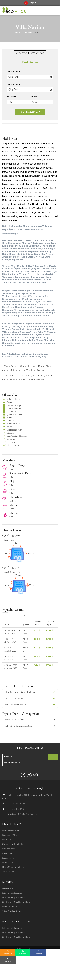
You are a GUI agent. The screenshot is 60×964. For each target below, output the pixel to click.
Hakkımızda (7, 888)
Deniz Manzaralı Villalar (13, 867)
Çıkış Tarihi (13, 84)
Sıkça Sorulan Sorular (12, 911)
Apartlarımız (8, 872)
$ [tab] (11, 615)
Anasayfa (17, 33)
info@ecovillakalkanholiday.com (23, 814)
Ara (53, 756)
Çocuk (33, 97)
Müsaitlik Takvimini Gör (30, 53)
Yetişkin (11, 97)
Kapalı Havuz (8, 858)
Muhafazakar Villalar (11, 830)
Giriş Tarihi (13, 72)
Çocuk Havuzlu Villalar (12, 844)
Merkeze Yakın (9, 849)
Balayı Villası (8, 839)
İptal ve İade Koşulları (12, 893)
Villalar (28, 33)
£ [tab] (24, 615)
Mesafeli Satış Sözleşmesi (13, 897)
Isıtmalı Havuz (9, 862)
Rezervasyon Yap (30, 112)
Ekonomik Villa (9, 835)
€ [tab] (18, 615)
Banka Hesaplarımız (11, 907)
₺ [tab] (5, 615)
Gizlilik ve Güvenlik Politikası (16, 902)
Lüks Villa (7, 853)
